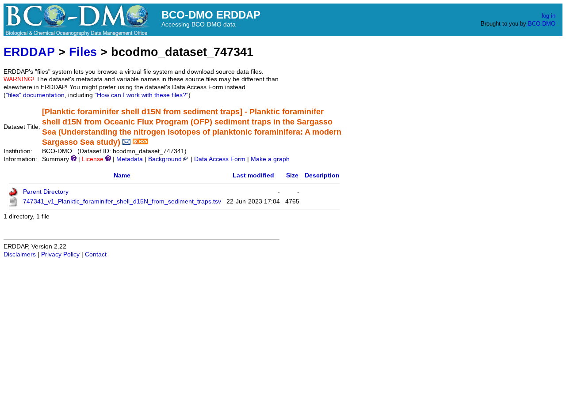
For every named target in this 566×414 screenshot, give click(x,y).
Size (292, 175)
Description (322, 175)
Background (165, 159)
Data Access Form (219, 159)
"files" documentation (35, 95)
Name (122, 175)
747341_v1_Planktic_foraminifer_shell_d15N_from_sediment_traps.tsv (122, 201)
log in (548, 15)
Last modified (253, 175)
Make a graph (270, 159)
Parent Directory (46, 191)
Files (83, 52)
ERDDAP (29, 52)
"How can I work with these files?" (141, 95)
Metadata (129, 159)
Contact (96, 254)
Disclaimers (20, 254)
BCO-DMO (541, 23)
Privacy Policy (60, 254)
